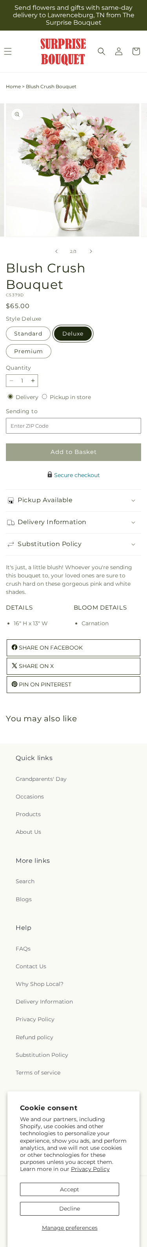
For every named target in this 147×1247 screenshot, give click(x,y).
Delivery (28, 397)
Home (13, 86)
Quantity (18, 367)
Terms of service (38, 1072)
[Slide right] (91, 251)
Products (28, 814)
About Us (28, 831)
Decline (69, 1208)
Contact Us (31, 966)
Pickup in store (70, 397)
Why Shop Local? (40, 983)
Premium (28, 351)
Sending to (33, 411)
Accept (69, 1189)
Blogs (24, 899)
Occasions (30, 796)
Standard (28, 333)
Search (25, 881)
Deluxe (72, 333)
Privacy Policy (90, 1169)
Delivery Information (44, 1001)
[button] (101, 51)
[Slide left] (56, 251)
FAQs (23, 948)
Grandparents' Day (41, 778)
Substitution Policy (42, 1054)
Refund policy (34, 1037)
